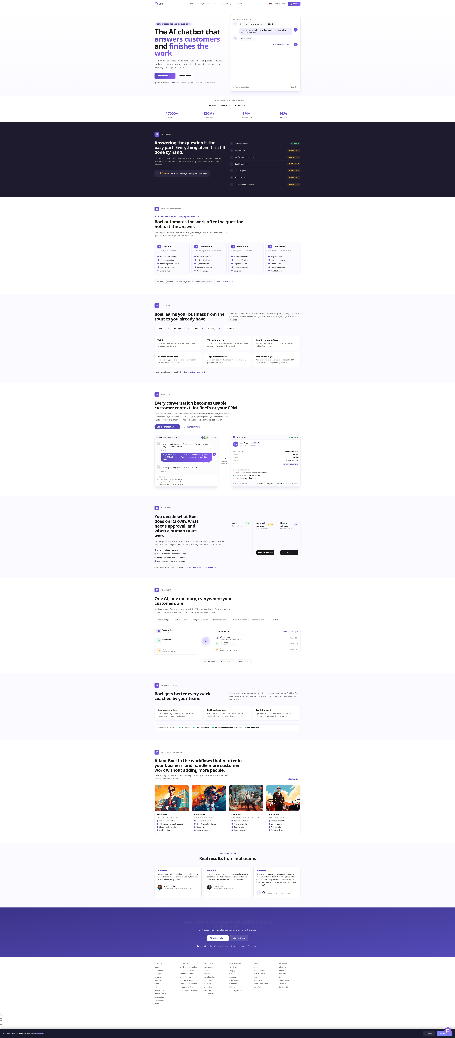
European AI (209, 990)
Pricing (228, 3)
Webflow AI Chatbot (187, 974)
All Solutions (209, 994)
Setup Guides (259, 974)
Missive (232, 987)
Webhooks (233, 984)
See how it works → (225, 282)
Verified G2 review (284, 894)
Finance (207, 974)
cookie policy (38, 1033)
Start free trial (163, 75)
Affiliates (282, 984)
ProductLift (283, 987)
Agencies (208, 987)
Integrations (204, 3)
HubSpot (232, 977)
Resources (238, 3)
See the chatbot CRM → (167, 426)
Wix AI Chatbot (185, 977)
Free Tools (258, 987)
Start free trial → (218, 938)
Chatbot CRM (160, 1000)
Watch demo (185, 75)
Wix (230, 974)
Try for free (294, 4)
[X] (227, 1014)
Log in (277, 4)
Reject (429, 1033)
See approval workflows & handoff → (201, 567)
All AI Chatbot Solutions (189, 990)
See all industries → (292, 779)
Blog (256, 967)
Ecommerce (209, 967)
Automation (159, 997)
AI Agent (158, 977)
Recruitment (209, 984)
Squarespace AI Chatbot (189, 980)
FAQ (256, 977)
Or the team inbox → (193, 426)
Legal (281, 977)
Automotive (208, 980)
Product (191, 3)
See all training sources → (194, 372)
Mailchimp (233, 980)
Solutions (217, 3)
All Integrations (235, 990)
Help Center (259, 970)
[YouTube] (227, 1024)
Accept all (444, 1033)
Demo (284, 4)
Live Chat (158, 980)
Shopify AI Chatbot (187, 970)
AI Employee (159, 974)
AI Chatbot (159, 970)
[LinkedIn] (227, 1019)
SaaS (206, 970)
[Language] (271, 4)
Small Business (210, 977)
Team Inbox (159, 990)
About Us (283, 967)
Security (282, 974)
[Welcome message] (447, 1030)
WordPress (233, 967)
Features (158, 967)
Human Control (161, 994)
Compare (258, 980)
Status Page (284, 980)
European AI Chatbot (188, 987)
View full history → (290, 631)
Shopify (232, 970)
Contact (282, 970)
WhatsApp (159, 984)
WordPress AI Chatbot (188, 967)
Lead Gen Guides (261, 984)
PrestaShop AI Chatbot (188, 984)
